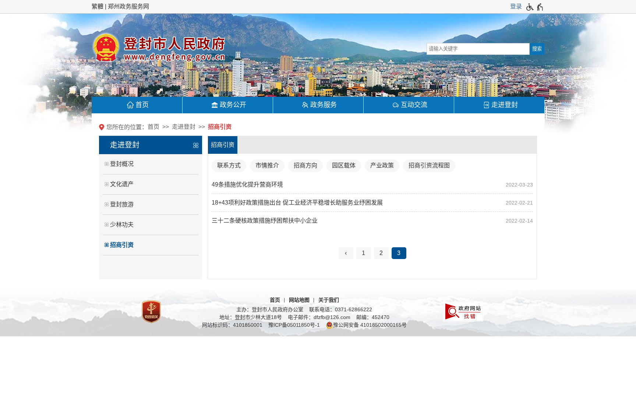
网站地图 (299, 300)
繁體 (97, 6)
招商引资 (220, 127)
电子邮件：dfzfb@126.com (319, 317)
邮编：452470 (372, 317)
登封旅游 (122, 204)
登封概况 (122, 164)
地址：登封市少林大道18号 (250, 317)
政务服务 (323, 105)
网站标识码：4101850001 (232, 325)
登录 (516, 6)
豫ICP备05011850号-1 (294, 325)
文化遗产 (122, 184)
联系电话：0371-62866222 (340, 309)
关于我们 (328, 300)
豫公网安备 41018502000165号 (370, 325)
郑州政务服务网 (128, 6)
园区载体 (344, 165)
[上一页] (346, 253)
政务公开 (233, 105)
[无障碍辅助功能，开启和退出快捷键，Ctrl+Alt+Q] (535, 7)
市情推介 (267, 165)
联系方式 (229, 165)
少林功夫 (122, 225)
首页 (142, 105)
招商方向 (305, 165)
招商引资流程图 (429, 165)
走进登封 (504, 105)
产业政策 (382, 165)
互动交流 (414, 105)
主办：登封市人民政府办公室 (269, 309)
